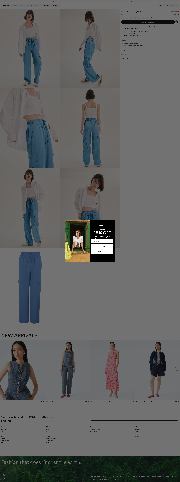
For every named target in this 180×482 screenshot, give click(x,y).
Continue (102, 246)
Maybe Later (102, 251)
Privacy (97, 256)
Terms (94, 256)
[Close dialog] (113, 221)
